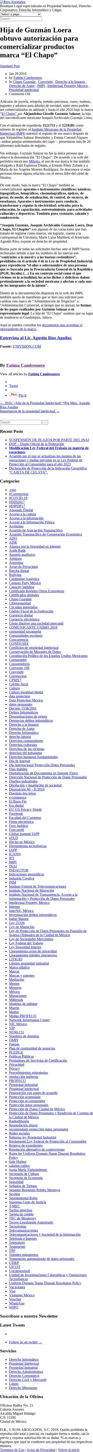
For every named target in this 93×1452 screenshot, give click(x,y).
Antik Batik (17, 550)
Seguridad (16, 1182)
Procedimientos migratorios (28, 1072)
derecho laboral (20, 737)
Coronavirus (18, 676)
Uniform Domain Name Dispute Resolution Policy (45, 1283)
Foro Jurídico (18, 826)
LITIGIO (15, 959)
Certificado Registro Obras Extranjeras (36, 591)
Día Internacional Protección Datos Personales (42, 765)
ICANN (15, 854)
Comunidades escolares (25, 635)
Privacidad (16, 1064)
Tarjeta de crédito (21, 1214)
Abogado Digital (21, 510)
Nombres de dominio (24, 1036)
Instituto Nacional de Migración (31, 890)
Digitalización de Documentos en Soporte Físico (43, 773)
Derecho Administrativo (26, 1372)
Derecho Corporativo (24, 1376)
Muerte (14, 1008)
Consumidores (19, 664)
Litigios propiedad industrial (29, 963)
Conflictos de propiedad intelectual (33, 648)
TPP (12, 1251)
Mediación (16, 979)
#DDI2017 (17, 502)
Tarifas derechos (20, 1210)
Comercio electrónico (24, 619)
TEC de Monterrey (22, 1218)
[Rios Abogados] (13, 2)
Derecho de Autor (22, 86)
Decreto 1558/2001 (23, 708)
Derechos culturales (23, 745)
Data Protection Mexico (26, 700)
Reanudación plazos (23, 1125)
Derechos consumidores (26, 741)
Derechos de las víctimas (26, 749)
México (14, 992)
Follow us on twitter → (25, 1342)
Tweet (13, 386)
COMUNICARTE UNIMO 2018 (33, 627)
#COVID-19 (18, 498)
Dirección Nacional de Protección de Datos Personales (48, 777)
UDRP (14, 1263)
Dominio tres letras (22, 793)
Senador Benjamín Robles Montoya (34, 1190)
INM (12, 882)
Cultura (14, 688)
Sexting (14, 1194)
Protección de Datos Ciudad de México (37, 1109)
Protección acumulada (24, 1097)
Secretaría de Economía (26, 1178)
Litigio (14, 1384)
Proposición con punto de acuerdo (33, 1093)
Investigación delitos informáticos (33, 915)
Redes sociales (19, 1133)
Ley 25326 (17, 923)
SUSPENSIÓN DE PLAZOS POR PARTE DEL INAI (49, 440)
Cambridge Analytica (24, 579)
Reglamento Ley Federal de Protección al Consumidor (47, 1141)
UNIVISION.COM (27, 346)
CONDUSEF (19, 644)
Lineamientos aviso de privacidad (33, 951)
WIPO (13, 1307)
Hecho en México (22, 842)
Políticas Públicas (21, 1056)
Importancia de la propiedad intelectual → (30, 411)
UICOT (14, 1267)
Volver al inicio (68, 1450)
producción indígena (23, 1077)
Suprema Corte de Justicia (27, 1202)
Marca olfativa (19, 967)
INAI (13, 866)
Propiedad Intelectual (24, 1363)
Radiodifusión (19, 1121)
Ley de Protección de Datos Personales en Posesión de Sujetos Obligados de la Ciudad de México (48, 933)
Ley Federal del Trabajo (26, 943)
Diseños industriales (23, 781)
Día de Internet (19, 761)
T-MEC (14, 1206)
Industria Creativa (21, 878)
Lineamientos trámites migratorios (33, 955)
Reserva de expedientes (25, 1145)
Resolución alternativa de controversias (37, 1149)
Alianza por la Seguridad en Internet (34, 546)
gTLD (13, 838)
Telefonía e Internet (23, 1238)
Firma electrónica (21, 822)
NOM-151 (16, 1032)
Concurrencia (18, 639)
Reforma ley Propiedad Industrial (32, 1137)
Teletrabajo (17, 1242)
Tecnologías (17, 1226)
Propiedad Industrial (23, 1085)
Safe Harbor (17, 1162)
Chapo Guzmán (24, 82)
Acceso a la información (26, 518)
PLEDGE (16, 1052)
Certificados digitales (24, 595)
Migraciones (18, 996)
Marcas (14, 971)
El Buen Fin (17, 801)
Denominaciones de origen (28, 716)
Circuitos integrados (23, 607)
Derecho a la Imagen (70, 82)
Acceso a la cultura (22, 514)
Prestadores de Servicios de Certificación (38, 1060)
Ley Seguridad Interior (25, 947)
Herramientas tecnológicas (27, 846)
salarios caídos (19, 1166)
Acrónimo (16, 526)
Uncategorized (19, 1271)
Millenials (16, 1000)
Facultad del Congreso (25, 818)
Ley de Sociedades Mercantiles (31, 939)
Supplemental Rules (23, 1198)
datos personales (20, 704)
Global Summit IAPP (24, 834)
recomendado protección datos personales (38, 1129)
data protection (19, 696)
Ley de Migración (22, 927)
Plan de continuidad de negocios (32, 1048)
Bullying (15, 575)
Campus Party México (25, 583)
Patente (14, 1044)
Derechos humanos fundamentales (33, 757)
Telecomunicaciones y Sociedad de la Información (45, 1234)
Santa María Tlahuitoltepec (28, 1170)
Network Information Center (29, 1020)
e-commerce (17, 797)
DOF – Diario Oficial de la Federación (36, 444)
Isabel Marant (18, 919)
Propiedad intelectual (24, 90)
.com (12, 490)
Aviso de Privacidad (23, 567)
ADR (13, 542)
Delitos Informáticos (23, 712)
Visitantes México (22, 1295)
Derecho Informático (24, 733)
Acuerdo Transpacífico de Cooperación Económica (45, 534)
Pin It (22, 395)
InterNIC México (21, 911)
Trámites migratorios (23, 1255)
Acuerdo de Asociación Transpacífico (36, 530)
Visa (12, 1291)
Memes (14, 983)
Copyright (45, 82)
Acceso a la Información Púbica (31, 522)
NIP (12, 1028)
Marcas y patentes (22, 975)
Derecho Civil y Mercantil (27, 1380)
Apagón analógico (22, 554)
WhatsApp (16, 1303)
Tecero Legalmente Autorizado (31, 1222)
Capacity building (21, 587)
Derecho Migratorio (23, 1388)
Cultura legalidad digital (26, 692)
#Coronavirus (18, 494)
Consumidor (18, 660)
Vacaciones (17, 1287)
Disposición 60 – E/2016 (26, 789)
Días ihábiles (18, 769)
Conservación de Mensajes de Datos (35, 652)
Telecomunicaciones (23, 1230)
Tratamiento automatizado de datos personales (41, 1259)
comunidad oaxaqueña (25, 631)
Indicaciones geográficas (26, 874)
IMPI (41, 86)
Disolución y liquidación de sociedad (35, 785)
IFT (11, 858)
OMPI (13, 1040)
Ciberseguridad (20, 603)
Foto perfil (16, 830)
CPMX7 (15, 680)
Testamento (17, 1247)
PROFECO (17, 1081)
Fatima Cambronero (28, 78)
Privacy (14, 1068)
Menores (15, 988)
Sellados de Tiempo (23, 1186)
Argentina (16, 563)
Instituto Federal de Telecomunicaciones (37, 886)
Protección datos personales (28, 1105)
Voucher (15, 1299)
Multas (14, 1012)
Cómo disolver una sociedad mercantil (36, 623)
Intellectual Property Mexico (67, 86)
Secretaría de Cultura (24, 1174)
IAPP (13, 850)
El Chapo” (10, 114)
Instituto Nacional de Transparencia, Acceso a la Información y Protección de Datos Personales (43, 896)
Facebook (16, 813)
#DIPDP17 (17, 506)
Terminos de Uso (12, 1450)
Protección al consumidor (27, 1101)
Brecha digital (19, 571)
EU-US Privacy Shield (25, 809)
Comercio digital (21, 615)
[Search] (45, 422)
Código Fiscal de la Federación (31, 611)
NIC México (18, 1024)
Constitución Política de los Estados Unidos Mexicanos (48, 656)
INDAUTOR (18, 870)
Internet (14, 907)
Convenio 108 (19, 668)
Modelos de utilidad (23, 1004)
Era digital (16, 805)
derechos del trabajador (25, 753)
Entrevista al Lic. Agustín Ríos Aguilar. (36, 337)
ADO (13, 538)
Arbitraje (15, 559)
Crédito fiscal (18, 684)
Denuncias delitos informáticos (31, 720)
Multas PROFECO (22, 1016)
